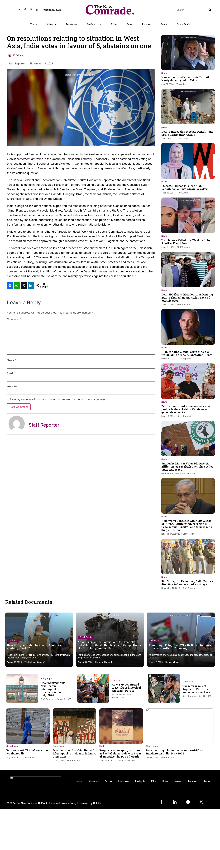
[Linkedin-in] (19, 9)
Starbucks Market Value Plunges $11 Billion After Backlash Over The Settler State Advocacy (187, 466)
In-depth (92, 24)
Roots (164, 24)
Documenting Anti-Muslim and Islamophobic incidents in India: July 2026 (53, 689)
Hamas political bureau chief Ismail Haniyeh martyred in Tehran (185, 79)
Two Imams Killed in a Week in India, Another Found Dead (186, 241)
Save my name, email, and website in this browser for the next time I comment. (58, 399)
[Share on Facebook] (10, 285)
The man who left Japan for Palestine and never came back (196, 689)
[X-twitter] (37, 9)
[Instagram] (31, 9)
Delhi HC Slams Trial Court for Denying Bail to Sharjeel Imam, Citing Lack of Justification (187, 297)
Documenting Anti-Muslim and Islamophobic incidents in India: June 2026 (74, 753)
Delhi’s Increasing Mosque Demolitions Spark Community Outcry (187, 133)
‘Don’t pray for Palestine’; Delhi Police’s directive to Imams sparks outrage (187, 583)
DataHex (98, 803)
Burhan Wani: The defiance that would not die (27, 752)
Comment (14, 319)
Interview (72, 24)
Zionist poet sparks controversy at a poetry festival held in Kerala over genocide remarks (185, 409)
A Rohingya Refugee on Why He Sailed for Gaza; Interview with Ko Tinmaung (180, 646)
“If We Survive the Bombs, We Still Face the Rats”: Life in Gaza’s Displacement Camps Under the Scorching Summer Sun (109, 645)
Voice (50, 24)
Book (129, 24)
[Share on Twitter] (24, 285)
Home (33, 24)
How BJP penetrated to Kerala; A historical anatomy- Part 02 (35, 646)
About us (94, 781)
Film (114, 24)
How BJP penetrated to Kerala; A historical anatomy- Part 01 (126, 687)
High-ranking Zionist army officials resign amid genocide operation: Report (187, 353)
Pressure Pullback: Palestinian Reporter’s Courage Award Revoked (184, 187)
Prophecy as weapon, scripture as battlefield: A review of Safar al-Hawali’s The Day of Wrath (120, 753)
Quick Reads (183, 24)
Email (11, 373)
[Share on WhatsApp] (17, 285)
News (164, 73)
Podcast (146, 24)
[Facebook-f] (25, 9)
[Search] (210, 10)
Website (12, 386)
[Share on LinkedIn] (31, 285)
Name (11, 360)
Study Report (47, 678)
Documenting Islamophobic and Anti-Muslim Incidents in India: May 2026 (176, 752)
